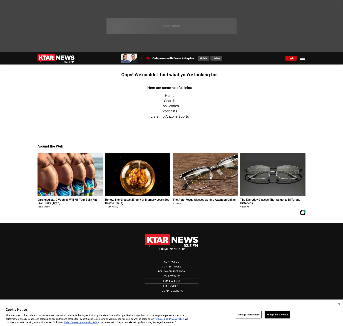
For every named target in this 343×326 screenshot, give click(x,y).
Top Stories (170, 106)
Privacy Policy (176, 319)
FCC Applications (171, 290)
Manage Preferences (249, 314)
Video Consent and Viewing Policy (81, 322)
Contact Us (171, 261)
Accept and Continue (277, 314)
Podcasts (169, 111)
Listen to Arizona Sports (170, 116)
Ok (339, 304)
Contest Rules (171, 266)
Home (170, 95)
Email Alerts (171, 281)
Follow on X (171, 276)
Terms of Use (161, 319)
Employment (171, 285)
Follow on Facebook (171, 271)
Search (169, 101)
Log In (290, 58)
